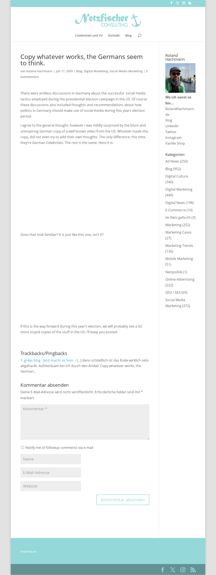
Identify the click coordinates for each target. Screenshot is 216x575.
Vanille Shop (175, 143)
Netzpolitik (173, 272)
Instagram (173, 137)
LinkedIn (172, 126)
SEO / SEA (173, 292)
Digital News (175, 202)
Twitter (171, 132)
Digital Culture (176, 176)
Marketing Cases (178, 232)
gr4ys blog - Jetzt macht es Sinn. (49, 360)
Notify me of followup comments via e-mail (59, 447)
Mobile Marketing (179, 258)
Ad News (172, 161)
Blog (128, 35)
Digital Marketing (96, 71)
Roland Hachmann (39, 71)
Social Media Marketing (126, 71)
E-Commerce (175, 210)
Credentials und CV (89, 35)
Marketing (173, 225)
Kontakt (114, 35)
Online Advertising (179, 279)
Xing (168, 120)
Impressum (28, 551)
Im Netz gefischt (178, 217)
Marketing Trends (179, 245)
